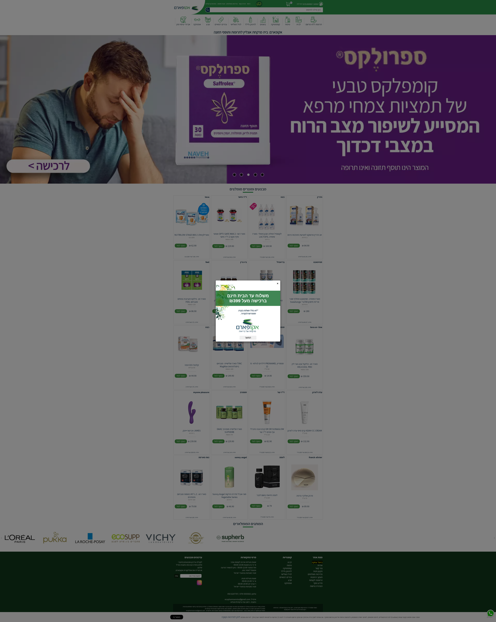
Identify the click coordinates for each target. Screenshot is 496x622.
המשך (248, 337)
